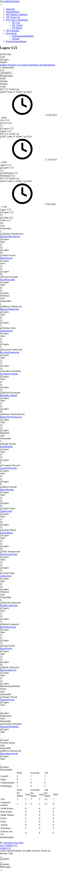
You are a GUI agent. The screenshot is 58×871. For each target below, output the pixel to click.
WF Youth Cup (13, 17)
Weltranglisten (12, 11)
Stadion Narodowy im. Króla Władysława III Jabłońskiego (27, 65)
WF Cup (16, 22)
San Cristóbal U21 (8, 845)
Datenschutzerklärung (16, 41)
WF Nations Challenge (17, 14)
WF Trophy (17, 25)
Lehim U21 (5, 848)
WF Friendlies (12, 30)
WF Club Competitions (17, 20)
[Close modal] (1, 856)
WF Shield (17, 28)
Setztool (15, 38)
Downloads (11, 33)
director (7, 842)
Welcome (10, 9)
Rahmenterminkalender (23, 36)
